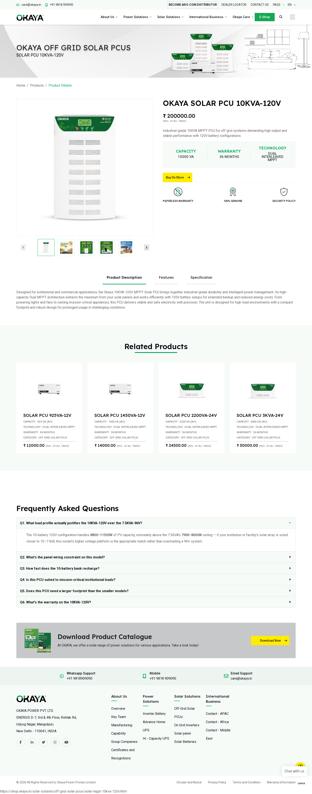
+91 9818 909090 (163, 678)
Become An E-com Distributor (193, 4)
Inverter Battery (154, 714)
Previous (23, 247)
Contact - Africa (217, 722)
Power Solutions (136, 17)
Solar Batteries (185, 742)
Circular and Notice (189, 782)
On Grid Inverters (186, 725)
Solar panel (182, 733)
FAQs (276, 4)
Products (37, 85)
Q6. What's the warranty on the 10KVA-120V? (55, 602)
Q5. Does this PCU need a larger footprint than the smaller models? (74, 591)
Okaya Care (241, 17)
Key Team (118, 717)
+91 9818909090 (79, 678)
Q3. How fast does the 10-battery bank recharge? (60, 568)
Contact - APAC (217, 714)
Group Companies (124, 742)
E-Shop (264, 17)
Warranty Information (281, 782)
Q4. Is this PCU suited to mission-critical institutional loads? (67, 580)
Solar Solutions (168, 17)
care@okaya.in (241, 678)
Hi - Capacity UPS (156, 738)
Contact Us (260, 4)
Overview (118, 709)
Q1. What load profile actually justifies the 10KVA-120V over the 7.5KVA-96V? (81, 523)
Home (20, 85)
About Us (107, 17)
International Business (206, 17)
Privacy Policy (217, 782)
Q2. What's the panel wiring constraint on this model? (62, 557)
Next (146, 247)
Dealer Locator (234, 4)
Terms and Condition (246, 782)
